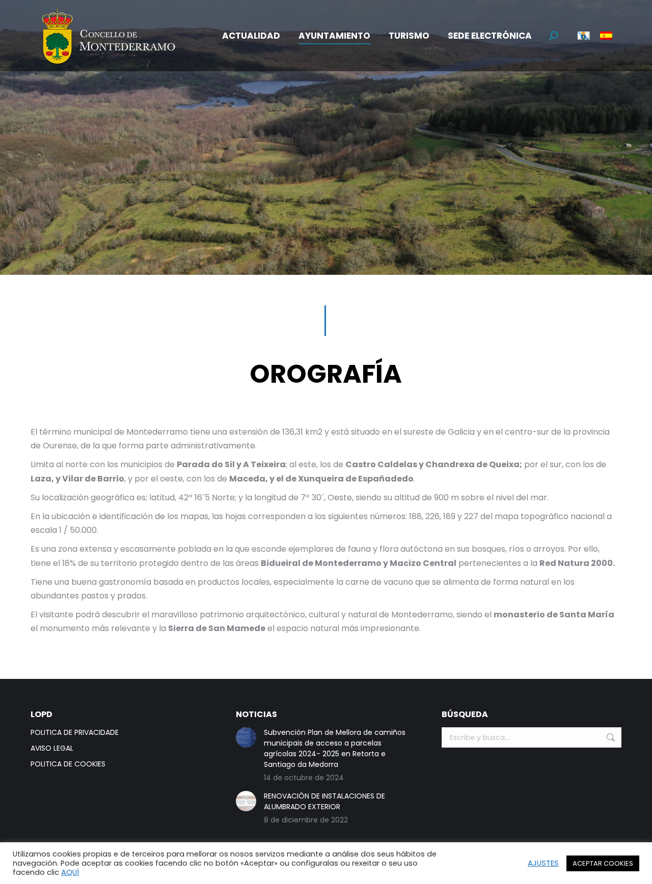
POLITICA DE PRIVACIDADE (75, 732)
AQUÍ (70, 872)
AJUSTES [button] (543, 863)
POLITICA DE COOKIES (68, 764)
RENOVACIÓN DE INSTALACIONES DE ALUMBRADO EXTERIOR (324, 801)
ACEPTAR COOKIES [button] (603, 863)
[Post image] (246, 737)
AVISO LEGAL (52, 748)
